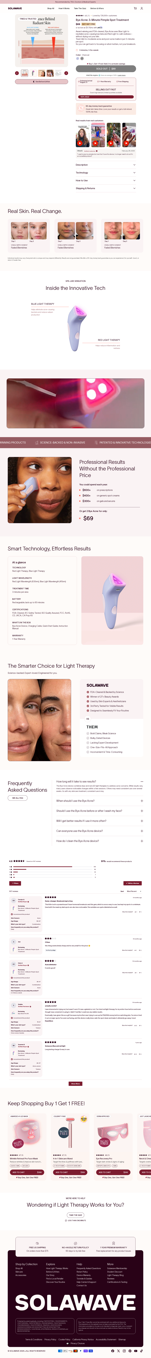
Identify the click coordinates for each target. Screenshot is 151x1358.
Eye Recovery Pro (104, 1159)
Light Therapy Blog (115, 1275)
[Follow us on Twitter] (118, 1351)
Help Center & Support (86, 1282)
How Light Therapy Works (57, 1268)
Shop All (19, 1268)
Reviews (110, 1279)
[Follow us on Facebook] (113, 1351)
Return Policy (82, 1272)
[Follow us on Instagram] (124, 1351)
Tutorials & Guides (84, 1279)
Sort (122, 891)
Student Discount (114, 1272)
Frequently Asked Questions (89, 1268)
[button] (28, 40)
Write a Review (135, 883)
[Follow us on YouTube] (136, 1351)
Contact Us (82, 1285)
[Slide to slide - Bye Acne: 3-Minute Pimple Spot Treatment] (24, 73)
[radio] (77, 58)
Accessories (20, 1275)
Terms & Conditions (33, 1339)
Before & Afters (52, 1272)
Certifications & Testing (117, 1282)
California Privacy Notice (83, 1339)
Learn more (121, 75)
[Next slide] (66, 73)
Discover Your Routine (55, 1282)
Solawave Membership (117, 1268)
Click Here (85, 2)
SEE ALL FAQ (17, 798)
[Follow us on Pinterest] (130, 1351)
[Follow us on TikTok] (141, 1351)
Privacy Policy (50, 1339)
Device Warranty (84, 1275)
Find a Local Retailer (54, 1279)
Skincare (19, 1272)
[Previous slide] (17, 73)
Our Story (50, 1275)
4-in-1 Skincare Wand (63, 1159)
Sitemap (122, 1339)
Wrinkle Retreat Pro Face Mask (24, 1159)
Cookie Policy (64, 1339)
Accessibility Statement (106, 1339)
